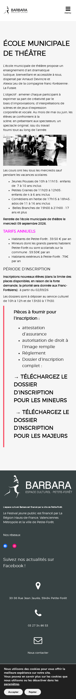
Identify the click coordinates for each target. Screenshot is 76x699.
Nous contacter (38, 653)
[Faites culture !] (15, 10)
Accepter (13, 692)
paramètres (11, 684)
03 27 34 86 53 (38, 625)
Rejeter (33, 692)
